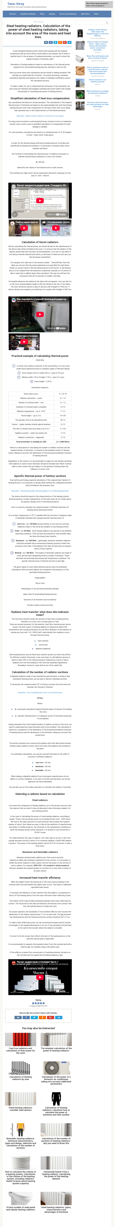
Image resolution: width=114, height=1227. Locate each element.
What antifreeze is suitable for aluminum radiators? (98, 92)
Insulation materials (28, 14)
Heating (52, 14)
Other (96, 14)
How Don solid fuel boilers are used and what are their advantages (98, 104)
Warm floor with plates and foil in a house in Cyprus (98, 57)
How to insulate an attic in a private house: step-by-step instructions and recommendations (97, 70)
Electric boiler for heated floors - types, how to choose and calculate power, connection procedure (98, 46)
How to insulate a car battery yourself (97, 81)
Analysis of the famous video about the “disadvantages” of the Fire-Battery (97, 33)
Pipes (42, 14)
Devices (12, 14)
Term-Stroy (15, 4)
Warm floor (85, 14)
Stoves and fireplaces (68, 14)
